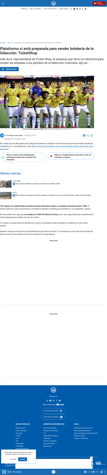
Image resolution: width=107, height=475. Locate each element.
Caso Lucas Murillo (35, 9)
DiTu (17, 441)
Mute (85, 472)
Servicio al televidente (49, 428)
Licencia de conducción (50, 9)
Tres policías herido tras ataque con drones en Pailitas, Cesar (38, 184)
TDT (44, 433)
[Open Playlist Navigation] (104, 472)
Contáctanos (47, 438)
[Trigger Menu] (3, 3)
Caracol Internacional (22, 449)
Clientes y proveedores (50, 441)
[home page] (53, 3)
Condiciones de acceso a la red (83, 428)
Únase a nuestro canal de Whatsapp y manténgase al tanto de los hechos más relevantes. (21, 157)
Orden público (17, 181)
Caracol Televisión (21, 430)
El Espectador (20, 443)
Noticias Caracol (20, 428)
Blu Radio (3, 43)
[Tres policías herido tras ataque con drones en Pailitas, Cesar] (5, 184)
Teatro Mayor (19, 446)
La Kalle (18, 436)
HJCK (17, 438)
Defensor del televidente (50, 430)
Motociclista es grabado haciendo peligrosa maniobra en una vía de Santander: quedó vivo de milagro (53, 195)
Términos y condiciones (81, 438)
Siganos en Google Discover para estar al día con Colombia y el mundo (72, 156)
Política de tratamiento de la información (86, 433)
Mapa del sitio (47, 446)
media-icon (53, 472)
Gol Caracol (19, 433)
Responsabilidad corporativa (82, 430)
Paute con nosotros (49, 443)
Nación (10, 43)
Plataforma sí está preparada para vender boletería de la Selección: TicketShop (38, 43)
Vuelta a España (63, 9)
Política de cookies (79, 436)
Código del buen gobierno (50, 436)
